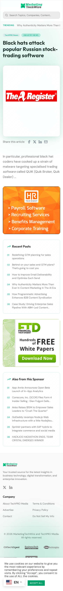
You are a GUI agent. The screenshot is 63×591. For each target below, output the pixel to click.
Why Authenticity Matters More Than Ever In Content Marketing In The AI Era (34, 286)
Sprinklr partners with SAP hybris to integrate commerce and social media (33, 428)
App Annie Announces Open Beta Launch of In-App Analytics (31, 389)
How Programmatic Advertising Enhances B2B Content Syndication (32, 296)
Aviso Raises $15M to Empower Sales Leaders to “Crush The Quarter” (32, 409)
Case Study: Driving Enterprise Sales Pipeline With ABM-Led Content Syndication (32, 305)
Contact (7, 516)
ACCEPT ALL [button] (36, 583)
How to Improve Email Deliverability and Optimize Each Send (32, 276)
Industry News (30, 35)
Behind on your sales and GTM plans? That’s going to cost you (33, 266)
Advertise (8, 509)
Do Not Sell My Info (43, 516)
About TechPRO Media (15, 503)
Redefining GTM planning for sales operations (31, 256)
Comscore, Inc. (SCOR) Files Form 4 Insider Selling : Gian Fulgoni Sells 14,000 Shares (32, 399)
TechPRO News (11, 35)
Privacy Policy (40, 509)
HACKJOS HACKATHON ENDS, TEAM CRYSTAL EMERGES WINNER (32, 438)
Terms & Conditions (44, 503)
